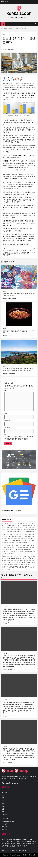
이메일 (7, 420)
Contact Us (5, 818)
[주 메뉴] (8, 24)
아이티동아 (12, 623)
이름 (6, 413)
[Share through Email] (21, 79)
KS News (11, 49)
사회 (3, 806)
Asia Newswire (12, 298)
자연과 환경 (5, 814)
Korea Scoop (19, 14)
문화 (3, 803)
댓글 (6, 391)
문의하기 (4, 850)
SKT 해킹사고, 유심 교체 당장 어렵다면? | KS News (27, 251)
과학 (3, 798)
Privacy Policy (5, 824)
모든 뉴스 (4, 829)
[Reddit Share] (17, 79)
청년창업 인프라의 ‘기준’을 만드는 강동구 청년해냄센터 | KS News (10, 252)
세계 (3, 811)
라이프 (4, 34)
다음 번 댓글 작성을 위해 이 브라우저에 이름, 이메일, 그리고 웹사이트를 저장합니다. (19, 438)
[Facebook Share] (4, 79)
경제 (3, 795)
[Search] (35, 24)
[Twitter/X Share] (8, 79)
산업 (3, 809)
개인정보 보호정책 (21, 850)
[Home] (3, 24)
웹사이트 (7, 427)
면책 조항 (4, 826)
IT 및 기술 (5, 606)
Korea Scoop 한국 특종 (8, 821)
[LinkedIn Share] (12, 79)
